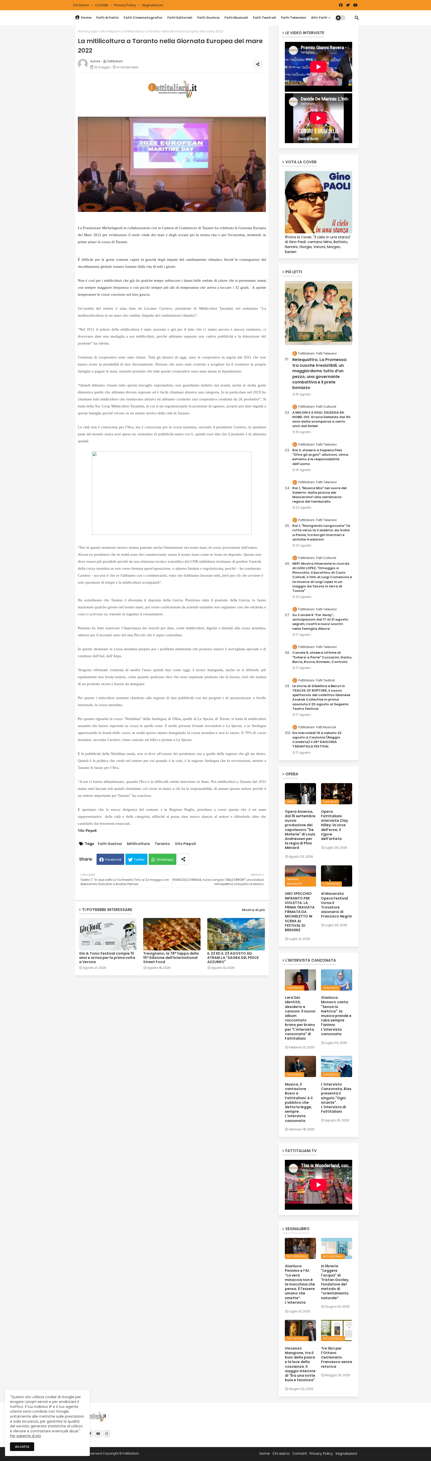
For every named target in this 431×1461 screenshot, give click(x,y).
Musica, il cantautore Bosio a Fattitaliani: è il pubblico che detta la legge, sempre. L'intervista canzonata (299, 1102)
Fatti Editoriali (179, 17)
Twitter (139, 859)
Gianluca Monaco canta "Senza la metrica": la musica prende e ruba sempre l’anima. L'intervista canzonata (336, 1015)
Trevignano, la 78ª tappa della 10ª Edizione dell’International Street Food (171, 957)
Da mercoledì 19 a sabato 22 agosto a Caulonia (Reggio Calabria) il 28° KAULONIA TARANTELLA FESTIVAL (316, 740)
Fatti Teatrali (264, 17)
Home (85, 17)
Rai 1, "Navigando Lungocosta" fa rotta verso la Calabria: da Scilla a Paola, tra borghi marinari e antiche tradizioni (321, 533)
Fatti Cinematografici (143, 17)
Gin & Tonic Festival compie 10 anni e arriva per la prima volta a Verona (107, 957)
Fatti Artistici (107, 17)
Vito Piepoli (109, 31)
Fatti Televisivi (293, 17)
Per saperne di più (25, 1435)
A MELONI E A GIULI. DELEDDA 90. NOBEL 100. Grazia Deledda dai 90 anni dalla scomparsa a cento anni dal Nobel (321, 419)
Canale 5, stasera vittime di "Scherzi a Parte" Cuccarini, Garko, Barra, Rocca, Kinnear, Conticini (322, 657)
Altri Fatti (319, 17)
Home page (88, 31)
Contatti (102, 5)
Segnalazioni (152, 5)
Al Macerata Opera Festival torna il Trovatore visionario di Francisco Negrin (336, 904)
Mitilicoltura (138, 843)
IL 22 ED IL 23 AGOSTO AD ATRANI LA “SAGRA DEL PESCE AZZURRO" (233, 957)
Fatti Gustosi (208, 17)
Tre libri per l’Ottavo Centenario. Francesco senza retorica (336, 1357)
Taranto (162, 843)
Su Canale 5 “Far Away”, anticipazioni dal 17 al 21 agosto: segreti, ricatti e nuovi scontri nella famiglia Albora (320, 622)
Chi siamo (81, 5)
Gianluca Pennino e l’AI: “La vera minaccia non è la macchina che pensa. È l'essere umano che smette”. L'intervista (300, 1284)
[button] (357, 18)
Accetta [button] (22, 1446)
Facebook (113, 859)
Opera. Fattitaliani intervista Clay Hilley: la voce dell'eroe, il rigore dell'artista (334, 825)
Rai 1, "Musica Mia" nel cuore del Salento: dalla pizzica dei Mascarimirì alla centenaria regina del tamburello (319, 495)
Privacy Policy (125, 5)
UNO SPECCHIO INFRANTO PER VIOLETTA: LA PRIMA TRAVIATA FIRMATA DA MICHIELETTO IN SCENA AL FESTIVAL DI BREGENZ (300, 911)
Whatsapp (165, 859)
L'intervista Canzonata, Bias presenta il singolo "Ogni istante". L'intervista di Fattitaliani (336, 1098)
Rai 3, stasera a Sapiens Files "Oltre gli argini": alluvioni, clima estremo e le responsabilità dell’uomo (320, 457)
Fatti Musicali (236, 17)
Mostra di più (253, 910)
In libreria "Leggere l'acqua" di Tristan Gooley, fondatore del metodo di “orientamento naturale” (335, 1282)
